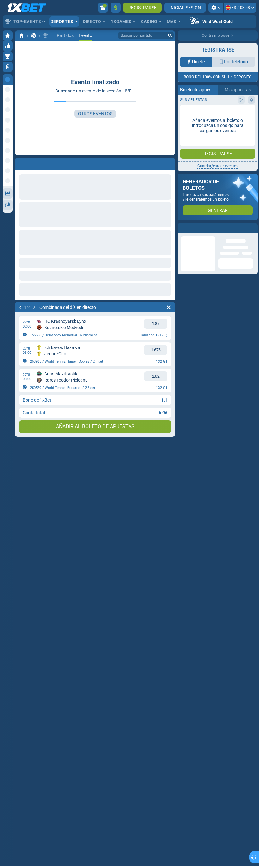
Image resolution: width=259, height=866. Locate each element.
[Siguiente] (34, 307)
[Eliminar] (168, 307)
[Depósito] (116, 8)
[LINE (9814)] (21, 35)
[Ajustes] (215, 8)
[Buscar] (170, 35)
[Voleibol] (33, 35)
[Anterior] (20, 307)
